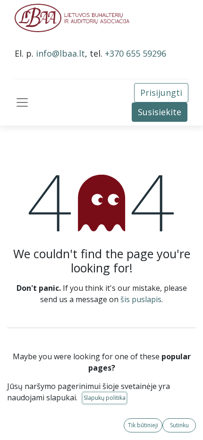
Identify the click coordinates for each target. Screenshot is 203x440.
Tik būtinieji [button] (143, 425)
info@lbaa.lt (60, 53)
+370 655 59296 (135, 53)
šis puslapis (140, 299)
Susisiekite (159, 112)
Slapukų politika (105, 398)
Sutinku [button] (179, 425)
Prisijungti (161, 92)
